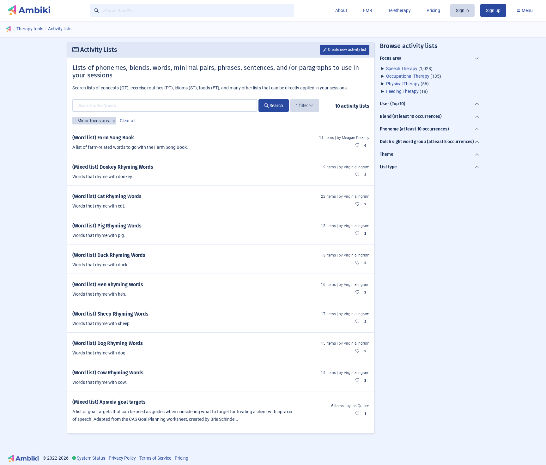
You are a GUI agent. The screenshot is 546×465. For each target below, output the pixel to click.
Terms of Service (155, 458)
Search (276, 105)
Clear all (127, 120)
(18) (407, 91)
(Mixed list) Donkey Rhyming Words (112, 167)
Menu (527, 10)
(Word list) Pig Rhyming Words (107, 226)
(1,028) (409, 68)
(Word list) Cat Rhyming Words (107, 196)
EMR (367, 10)
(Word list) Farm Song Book (103, 138)
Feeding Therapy (402, 91)
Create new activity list (346, 49)
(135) (413, 76)
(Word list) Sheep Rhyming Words (110, 314)
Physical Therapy (403, 83)
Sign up (493, 10)
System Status (91, 458)
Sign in (462, 10)
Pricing (433, 10)
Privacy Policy (122, 458)
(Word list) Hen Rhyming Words (107, 284)
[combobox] (192, 10)
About (341, 10)
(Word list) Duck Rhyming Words (108, 255)
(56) (407, 83)
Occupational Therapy (407, 76)
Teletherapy (399, 10)
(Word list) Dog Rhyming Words (107, 343)
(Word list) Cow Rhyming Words (107, 373)
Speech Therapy (401, 68)
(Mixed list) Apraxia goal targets (109, 402)
